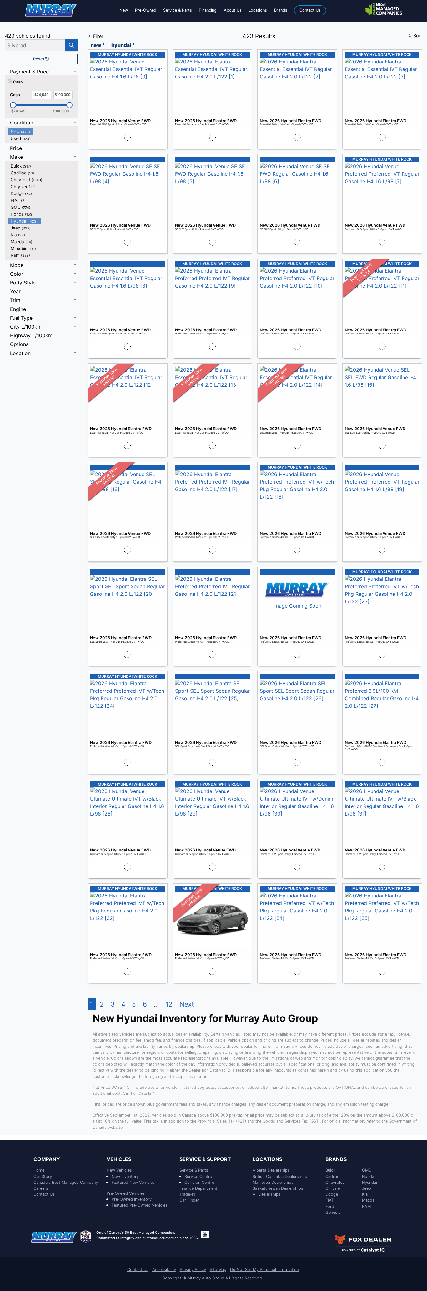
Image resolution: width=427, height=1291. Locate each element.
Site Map (218, 1269)
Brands (336, 1159)
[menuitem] (43, 131)
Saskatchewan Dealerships (278, 1188)
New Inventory (125, 1176)
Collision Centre (199, 1182)
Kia (365, 1194)
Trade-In (187, 1194)
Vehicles (119, 1159)
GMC (366, 1170)
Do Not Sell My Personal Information (264, 1269)
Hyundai (369, 1182)
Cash (18, 82)
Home (38, 1170)
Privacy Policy (193, 1269)
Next (186, 1004)
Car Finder (189, 1200)
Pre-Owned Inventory (132, 1199)
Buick (330, 1170)
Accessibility (164, 1269)
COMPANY (46, 1159)
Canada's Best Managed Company (65, 1182)
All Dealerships (267, 1194)
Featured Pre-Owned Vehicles (140, 1205)
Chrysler (333, 1188)
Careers (40, 1188)
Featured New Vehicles (133, 1182)
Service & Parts (193, 1170)
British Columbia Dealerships (280, 1176)
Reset (39, 59)
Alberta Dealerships (271, 1170)
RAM (366, 1206)
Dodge (331, 1194)
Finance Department (198, 1188)
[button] (123, 10)
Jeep (366, 1188)
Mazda (368, 1200)
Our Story (42, 1176)
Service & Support (205, 1159)
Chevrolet (334, 1182)
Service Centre (198, 1176)
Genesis (332, 1212)
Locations (267, 1159)
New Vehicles (119, 1170)
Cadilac (332, 1176)
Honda (368, 1176)
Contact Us (44, 1194)
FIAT (329, 1200)
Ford (329, 1206)
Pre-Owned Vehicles (126, 1193)
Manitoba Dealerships (273, 1182)
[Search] (71, 45)
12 (169, 1004)
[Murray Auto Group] (51, 10)
